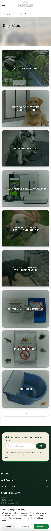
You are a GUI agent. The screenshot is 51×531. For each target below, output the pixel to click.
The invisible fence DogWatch (25, 188)
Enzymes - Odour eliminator (25, 308)
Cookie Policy (15, 521)
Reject (8, 526)
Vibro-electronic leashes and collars (25, 229)
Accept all (41, 526)
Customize (24, 526)
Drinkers (25, 389)
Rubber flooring (25, 148)
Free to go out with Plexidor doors (25, 108)
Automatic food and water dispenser (25, 269)
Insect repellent (25, 348)
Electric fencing (25, 68)
